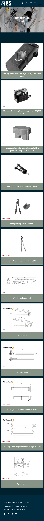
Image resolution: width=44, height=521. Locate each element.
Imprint (7, 506)
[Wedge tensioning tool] (22, 280)
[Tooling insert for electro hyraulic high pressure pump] (22, 57)
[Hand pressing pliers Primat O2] (22, 205)
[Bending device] (22, 354)
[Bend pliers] (22, 317)
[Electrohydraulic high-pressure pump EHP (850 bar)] (22, 94)
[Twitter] (16, 513)
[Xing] (12, 513)
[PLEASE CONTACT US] (23, 3)
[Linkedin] (8, 513)
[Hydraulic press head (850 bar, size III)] (22, 168)
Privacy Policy (20, 506)
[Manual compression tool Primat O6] (22, 243)
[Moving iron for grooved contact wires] (22, 391)
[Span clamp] (22, 466)
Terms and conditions (14, 509)
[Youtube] (4, 513)
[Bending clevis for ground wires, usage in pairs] (22, 429)
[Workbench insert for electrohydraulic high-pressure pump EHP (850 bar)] (22, 131)
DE (31, 3)
